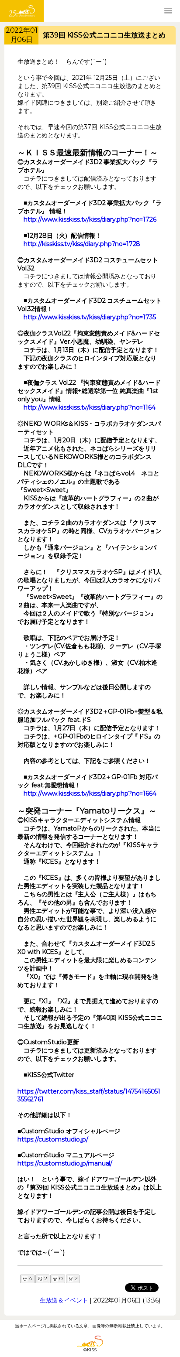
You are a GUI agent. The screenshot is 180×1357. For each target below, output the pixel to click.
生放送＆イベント (64, 1300)
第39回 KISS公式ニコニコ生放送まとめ (104, 35)
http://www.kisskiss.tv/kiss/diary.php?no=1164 (90, 407)
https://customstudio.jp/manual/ (64, 1163)
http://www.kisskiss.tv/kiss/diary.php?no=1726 (90, 219)
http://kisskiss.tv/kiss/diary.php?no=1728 (82, 244)
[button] (168, 11)
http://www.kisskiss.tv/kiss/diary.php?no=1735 (90, 317)
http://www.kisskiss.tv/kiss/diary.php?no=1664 (90, 793)
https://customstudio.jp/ (52, 1139)
